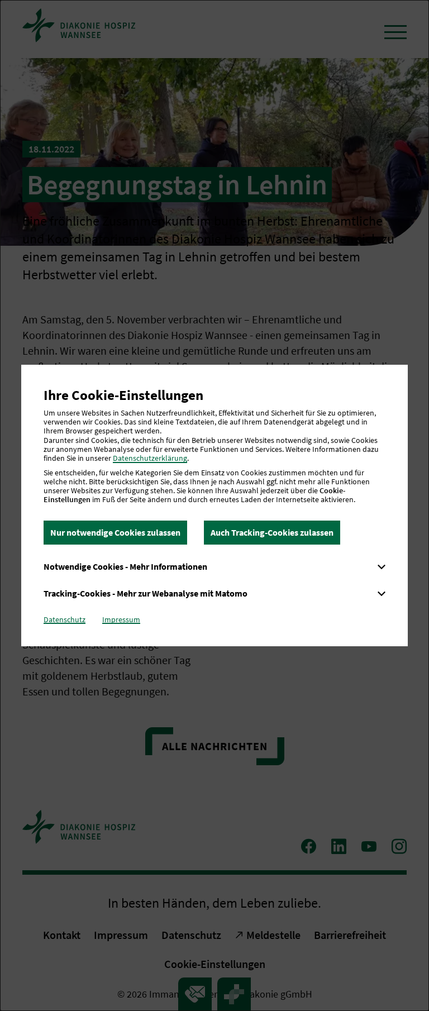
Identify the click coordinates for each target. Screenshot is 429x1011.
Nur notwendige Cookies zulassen (115, 532)
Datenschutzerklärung (150, 458)
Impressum (121, 619)
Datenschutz (64, 619)
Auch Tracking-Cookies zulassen (272, 532)
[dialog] (214, 505)
